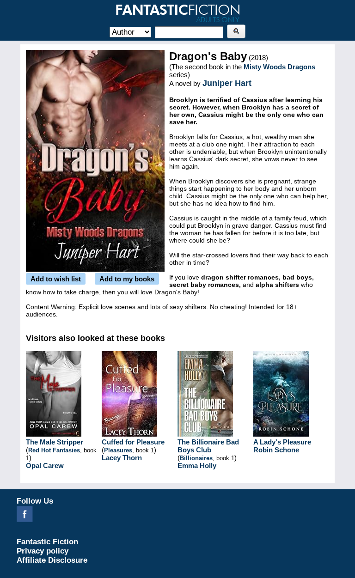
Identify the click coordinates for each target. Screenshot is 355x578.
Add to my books (126, 279)
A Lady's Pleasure (282, 442)
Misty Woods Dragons (279, 67)
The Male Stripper (54, 442)
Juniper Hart (226, 83)
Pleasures (118, 450)
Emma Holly (197, 465)
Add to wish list (56, 279)
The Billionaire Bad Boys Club (208, 446)
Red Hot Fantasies (54, 450)
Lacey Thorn (122, 458)
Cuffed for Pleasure (133, 442)
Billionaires (196, 458)
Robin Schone (276, 450)
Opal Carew (45, 465)
